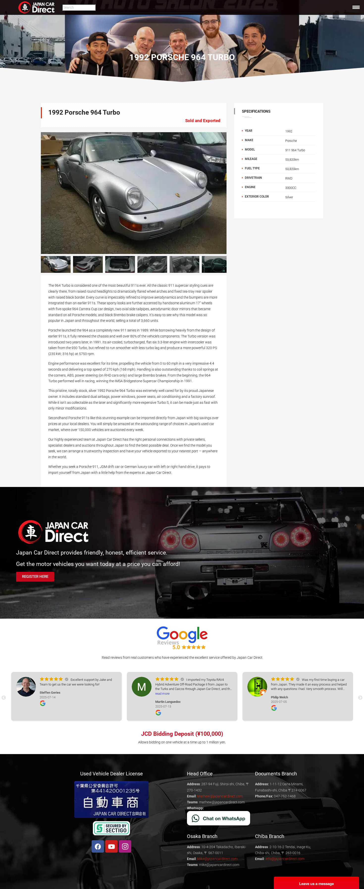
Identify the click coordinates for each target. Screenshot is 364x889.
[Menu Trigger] (356, 7)
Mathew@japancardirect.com (220, 796)
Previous (33, 193)
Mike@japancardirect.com (217, 859)
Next (234, 264)
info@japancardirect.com (284, 859)
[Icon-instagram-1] (125, 846)
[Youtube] (111, 846)
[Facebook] (98, 846)
